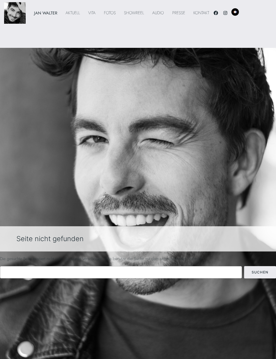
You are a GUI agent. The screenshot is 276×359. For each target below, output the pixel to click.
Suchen (260, 272)
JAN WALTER (45, 13)
